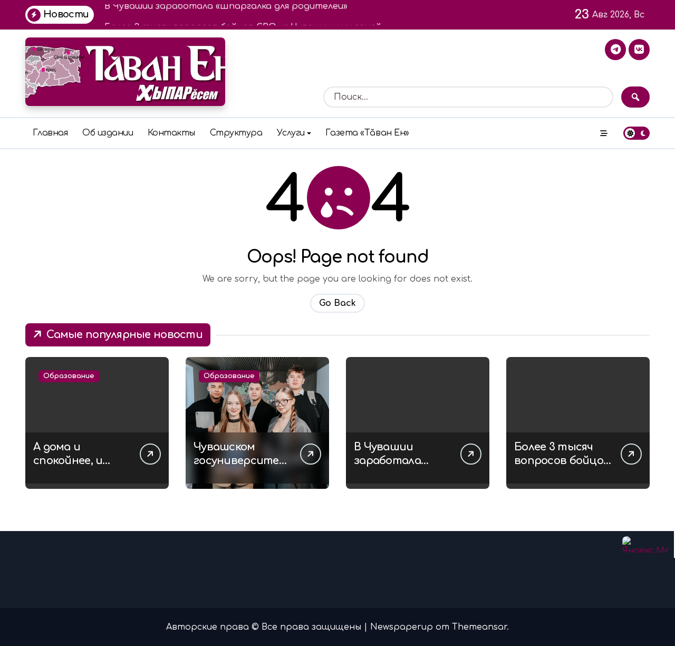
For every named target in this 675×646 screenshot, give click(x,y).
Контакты (171, 133)
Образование (68, 376)
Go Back (337, 303)
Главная (50, 133)
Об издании (107, 133)
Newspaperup (401, 627)
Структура (236, 133)
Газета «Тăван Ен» (367, 133)
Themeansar (479, 627)
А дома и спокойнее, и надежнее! (67, 460)
